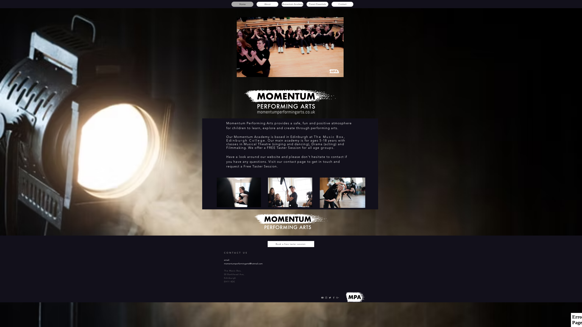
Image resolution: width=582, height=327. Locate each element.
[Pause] (241, 73)
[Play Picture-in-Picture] (334, 73)
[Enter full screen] (339, 73)
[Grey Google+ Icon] (337, 297)
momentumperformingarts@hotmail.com (243, 263)
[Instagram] (326, 297)
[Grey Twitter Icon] (330, 297)
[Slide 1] (290, 205)
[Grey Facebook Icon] (333, 297)
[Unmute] (246, 73)
